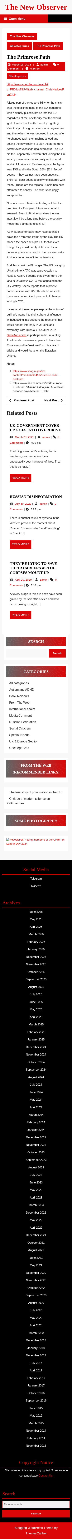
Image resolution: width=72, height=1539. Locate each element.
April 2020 (36, 1325)
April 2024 (36, 1107)
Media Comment (20, 715)
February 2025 (36, 1032)
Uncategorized (19, 748)
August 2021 (36, 1250)
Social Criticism (20, 728)
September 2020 (36, 1295)
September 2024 (36, 1069)
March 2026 (36, 934)
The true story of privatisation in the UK (35, 792)
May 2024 (36, 1099)
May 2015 (36, 1415)
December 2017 (36, 1355)
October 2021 (36, 1242)
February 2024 (36, 1122)
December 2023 (36, 1137)
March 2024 (36, 1114)
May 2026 (36, 919)
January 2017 (36, 1385)
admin (44, 64)
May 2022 (36, 1220)
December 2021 (36, 1235)
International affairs (22, 709)
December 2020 (36, 1272)
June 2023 (36, 1182)
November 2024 (36, 1054)
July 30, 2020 (23, 503)
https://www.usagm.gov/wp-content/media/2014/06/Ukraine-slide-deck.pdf (36, 374)
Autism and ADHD (21, 689)
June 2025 (36, 1002)
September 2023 (36, 1159)
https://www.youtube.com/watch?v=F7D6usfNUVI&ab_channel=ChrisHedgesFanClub (35, 89)
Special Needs (19, 735)
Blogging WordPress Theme (34, 1527)
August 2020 (36, 1302)
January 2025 (36, 1039)
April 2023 (36, 1197)
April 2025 (36, 1017)
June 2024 (36, 1092)
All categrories (19, 45)
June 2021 (36, 1257)
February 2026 (36, 941)
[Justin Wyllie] (36, 841)
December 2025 (36, 956)
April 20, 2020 (23, 579)
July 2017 (36, 1363)
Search (36, 641)
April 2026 (36, 926)
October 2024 (36, 1062)
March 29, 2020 (25, 437)
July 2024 (36, 1084)
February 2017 (36, 1378)
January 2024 (36, 1129)
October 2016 (36, 1393)
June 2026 (36, 911)
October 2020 (36, 1287)
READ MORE (21, 479)
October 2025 (36, 971)
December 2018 (36, 1340)
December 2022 (36, 1212)
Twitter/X (36, 886)
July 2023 (36, 1174)
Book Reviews (19, 696)
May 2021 (36, 1265)
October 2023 (36, 1152)
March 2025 (36, 1024)
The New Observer (36, 7)
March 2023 (36, 1205)
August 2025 (36, 986)
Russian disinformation (36, 497)
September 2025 (36, 979)
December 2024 (36, 1047)
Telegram (36, 878)
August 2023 (36, 1167)
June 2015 (36, 1408)
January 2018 (36, 1348)
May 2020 (36, 1317)
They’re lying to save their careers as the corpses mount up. (33, 568)
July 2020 (36, 1310)
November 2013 (36, 1445)
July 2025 (36, 994)
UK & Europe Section (23, 741)
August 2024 (36, 1077)
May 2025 (36, 1009)
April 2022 (36, 1227)
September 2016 (36, 1400)
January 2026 (36, 949)
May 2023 (36, 1189)
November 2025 (36, 964)
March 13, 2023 (21, 64)
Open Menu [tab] (17, 19)
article (16, 335)
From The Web (19, 702)
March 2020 (36, 1332)
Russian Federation (22, 722)
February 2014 (36, 1438)
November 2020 (36, 1280)
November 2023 (36, 1144)
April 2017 (36, 1370)
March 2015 (36, 1423)
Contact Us (45, 1475)
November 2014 (36, 1430)
